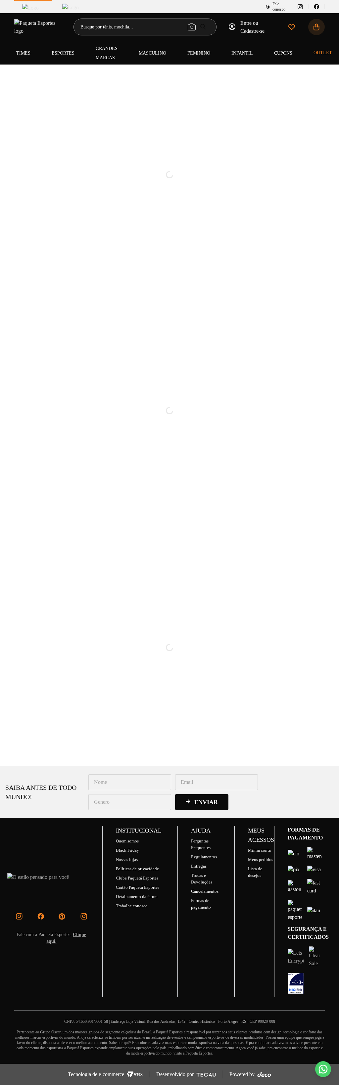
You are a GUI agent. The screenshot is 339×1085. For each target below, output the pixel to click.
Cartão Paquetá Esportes (137, 887)
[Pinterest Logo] (62, 916)
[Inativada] (296, 983)
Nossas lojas (127, 859)
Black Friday (127, 850)
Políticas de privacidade (137, 868)
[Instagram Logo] (19, 916)
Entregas (199, 866)
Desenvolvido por (175, 1074)
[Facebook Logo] (40, 916)
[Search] (203, 26)
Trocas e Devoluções (201, 878)
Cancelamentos (204, 891)
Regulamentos (204, 856)
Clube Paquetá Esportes (137, 878)
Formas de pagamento (201, 904)
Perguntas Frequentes (201, 844)
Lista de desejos (255, 872)
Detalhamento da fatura (137, 896)
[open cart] (316, 27)
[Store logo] (38, 27)
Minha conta (259, 850)
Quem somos (127, 840)
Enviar (206, 802)
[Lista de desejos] (291, 27)
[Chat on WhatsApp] (323, 1069)
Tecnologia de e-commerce (96, 1074)
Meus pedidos (260, 859)
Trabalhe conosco (132, 905)
